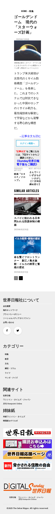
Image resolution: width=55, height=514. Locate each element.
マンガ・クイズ (11, 377)
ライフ (7, 373)
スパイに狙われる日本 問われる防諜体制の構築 (28, 221)
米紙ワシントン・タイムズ (14, 416)
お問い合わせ (8, 322)
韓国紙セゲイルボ (10, 420)
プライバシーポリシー (12, 314)
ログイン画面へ (27, 143)
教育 (7, 359)
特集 (31, 11)
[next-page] (21, 278)
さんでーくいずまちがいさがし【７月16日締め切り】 (35, 177)
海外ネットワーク (10, 310)
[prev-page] (16, 278)
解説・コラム (10, 368)
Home (24, 11)
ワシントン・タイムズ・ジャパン (17, 399)
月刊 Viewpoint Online (12, 403)
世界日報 (6, 395)
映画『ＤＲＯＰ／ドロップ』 (20, 176)
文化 (7, 363)
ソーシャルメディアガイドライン (17, 318)
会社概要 (6, 306)
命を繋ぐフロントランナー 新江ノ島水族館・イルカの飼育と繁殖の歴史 (27, 262)
